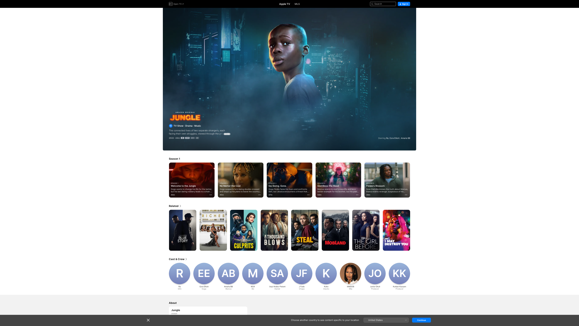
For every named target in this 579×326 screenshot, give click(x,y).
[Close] (148, 320)
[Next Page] (413, 180)
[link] (175, 206)
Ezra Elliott (395, 138)
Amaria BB (405, 138)
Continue (421, 320)
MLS (297, 3)
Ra (387, 138)
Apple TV (284, 3)
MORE (227, 134)
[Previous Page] (166, 180)
